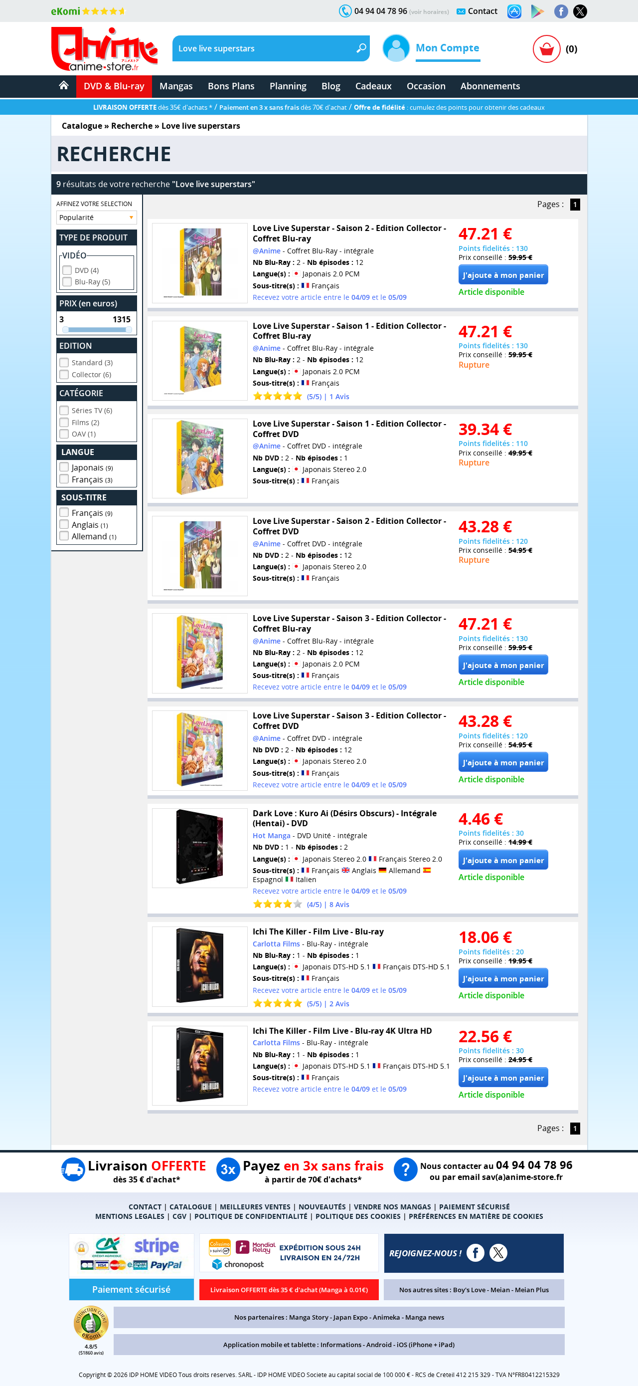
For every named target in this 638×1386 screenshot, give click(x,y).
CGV (179, 1216)
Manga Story (308, 1317)
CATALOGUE (190, 1206)
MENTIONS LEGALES (129, 1216)
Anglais (90, 524)
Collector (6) (91, 374)
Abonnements (490, 86)
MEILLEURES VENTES (255, 1206)
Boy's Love (469, 1289)
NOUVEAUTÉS (322, 1206)
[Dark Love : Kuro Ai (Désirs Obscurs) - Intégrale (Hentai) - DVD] (200, 848)
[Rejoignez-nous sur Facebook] (561, 11)
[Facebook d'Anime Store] (475, 1253)
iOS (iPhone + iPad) (426, 1344)
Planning (288, 86)
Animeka (386, 1317)
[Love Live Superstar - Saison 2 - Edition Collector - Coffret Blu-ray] (200, 263)
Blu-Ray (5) (92, 281)
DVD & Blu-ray (114, 86)
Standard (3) (92, 362)
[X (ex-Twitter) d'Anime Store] (498, 1253)
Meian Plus (532, 1289)
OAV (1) (84, 434)
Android (379, 1344)
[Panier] (547, 49)
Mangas (176, 86)
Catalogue (82, 125)
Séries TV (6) (92, 410)
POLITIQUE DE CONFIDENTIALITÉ (251, 1216)
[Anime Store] (104, 49)
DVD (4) (87, 270)
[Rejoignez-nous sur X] (580, 11)
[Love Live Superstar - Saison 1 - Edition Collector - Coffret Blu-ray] (200, 361)
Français (92, 479)
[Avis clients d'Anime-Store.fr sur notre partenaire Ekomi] (89, 11)
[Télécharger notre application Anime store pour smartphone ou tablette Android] (537, 11)
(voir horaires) (429, 11)
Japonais (92, 467)
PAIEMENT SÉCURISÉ (474, 1206)
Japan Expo (350, 1317)
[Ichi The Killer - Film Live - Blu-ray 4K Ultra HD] (200, 1066)
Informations (340, 1344)
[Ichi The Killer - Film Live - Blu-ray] (200, 966)
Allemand (94, 536)
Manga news (424, 1317)
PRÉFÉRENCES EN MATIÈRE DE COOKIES (476, 1216)
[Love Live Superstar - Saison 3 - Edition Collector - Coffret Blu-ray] (200, 653)
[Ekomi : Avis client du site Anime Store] (91, 1337)
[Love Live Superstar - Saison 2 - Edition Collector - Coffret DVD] (200, 556)
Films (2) (85, 422)
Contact (482, 10)
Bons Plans (231, 86)
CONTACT (145, 1206)
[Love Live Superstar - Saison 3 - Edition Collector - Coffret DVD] (200, 750)
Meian (500, 1289)
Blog (330, 86)
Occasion (426, 86)
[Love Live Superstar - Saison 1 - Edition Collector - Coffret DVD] (200, 458)
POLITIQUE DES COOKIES (358, 1216)
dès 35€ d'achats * (152, 107)
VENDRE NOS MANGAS (392, 1206)
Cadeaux (373, 86)
